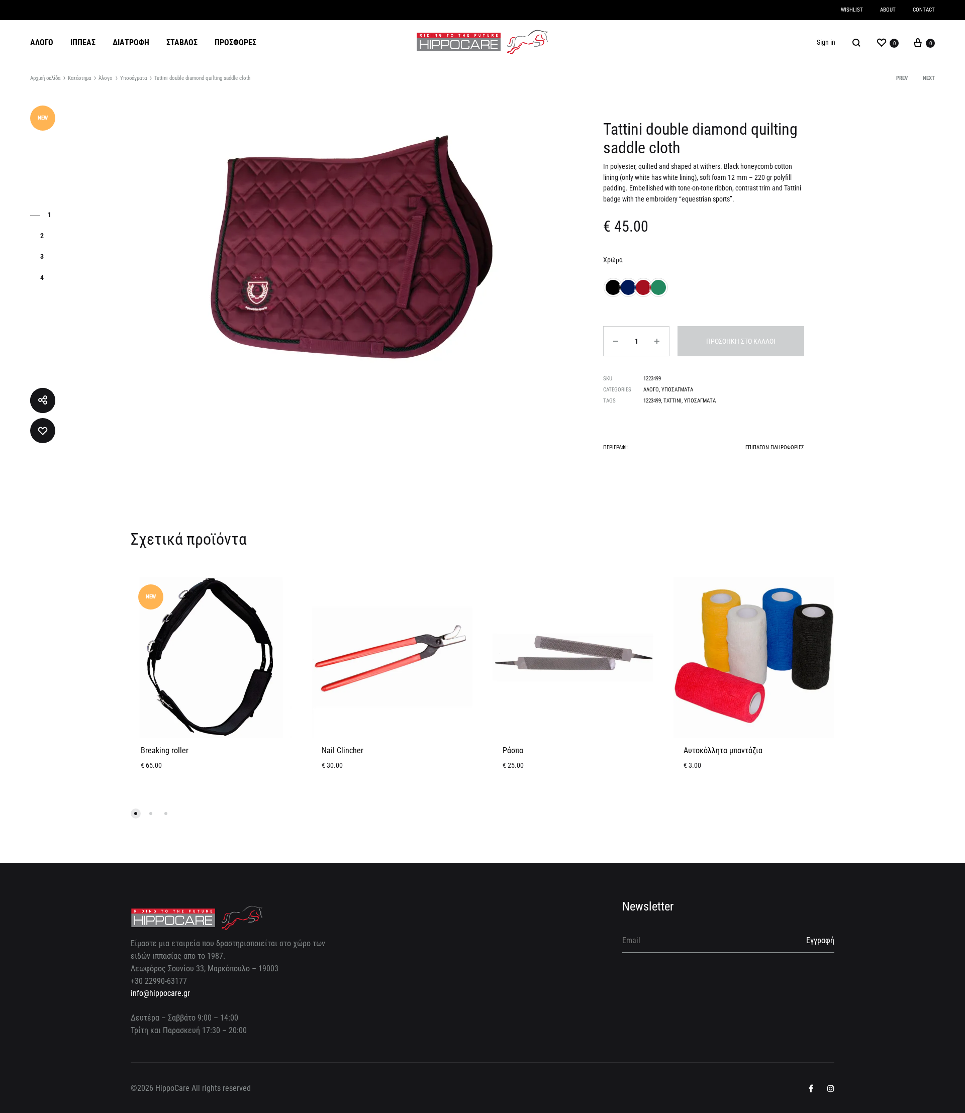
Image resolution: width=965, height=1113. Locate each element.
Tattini (672, 400)
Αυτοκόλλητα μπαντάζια (723, 750)
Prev (902, 78)
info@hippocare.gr (160, 993)
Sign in (826, 42)
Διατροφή (131, 42)
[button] (136, 813)
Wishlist (852, 10)
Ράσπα (513, 750)
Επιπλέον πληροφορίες (774, 447)
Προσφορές (235, 42)
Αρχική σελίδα (45, 78)
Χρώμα (613, 260)
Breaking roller (164, 750)
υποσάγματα (700, 400)
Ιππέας (82, 42)
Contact (924, 10)
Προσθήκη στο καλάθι (741, 341)
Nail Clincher (342, 750)
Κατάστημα (79, 78)
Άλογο (41, 42)
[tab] (616, 449)
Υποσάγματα (133, 78)
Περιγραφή (616, 447)
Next (929, 78)
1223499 (652, 400)
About (888, 10)
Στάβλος (182, 42)
